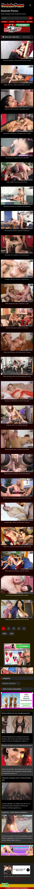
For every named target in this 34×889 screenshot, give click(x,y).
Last (11, 633)
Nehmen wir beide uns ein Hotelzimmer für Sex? (17, 713)
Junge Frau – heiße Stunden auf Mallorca (14, 780)
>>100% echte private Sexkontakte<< (17, 888)
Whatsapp (29, 21)
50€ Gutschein (20, 21)
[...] (16, 741)
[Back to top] (29, 884)
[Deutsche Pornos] (14, 5)
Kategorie (4, 21)
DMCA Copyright (18, 880)
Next (4, 633)
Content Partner (8, 880)
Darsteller (12, 21)
